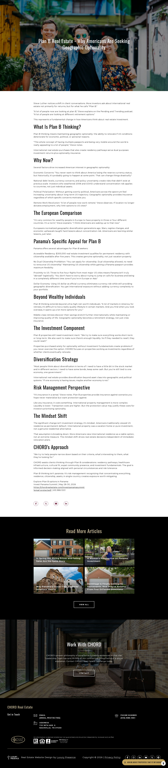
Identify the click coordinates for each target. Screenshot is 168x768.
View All (84, 605)
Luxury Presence (66, 757)
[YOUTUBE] (146, 757)
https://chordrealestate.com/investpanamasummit (59, 487)
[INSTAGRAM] (133, 757)
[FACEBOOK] (127, 757)
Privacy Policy (113, 757)
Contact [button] (84, 673)
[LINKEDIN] (139, 757)
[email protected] (42, 490)
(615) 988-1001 (128, 718)
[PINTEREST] (158, 757)
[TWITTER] (152, 757)
